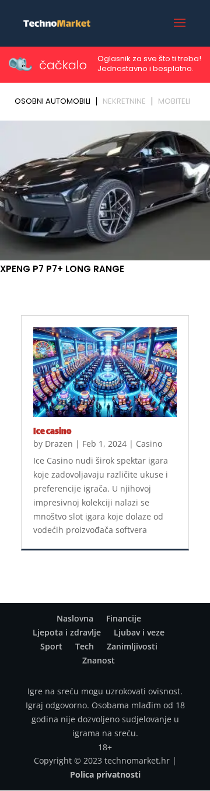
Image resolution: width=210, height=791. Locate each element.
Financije (123, 618)
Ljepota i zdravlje (67, 632)
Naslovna (75, 618)
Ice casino (52, 432)
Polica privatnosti (105, 774)
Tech (84, 646)
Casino (149, 443)
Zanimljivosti (132, 646)
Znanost (98, 660)
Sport (51, 646)
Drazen (59, 443)
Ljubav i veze (139, 632)
